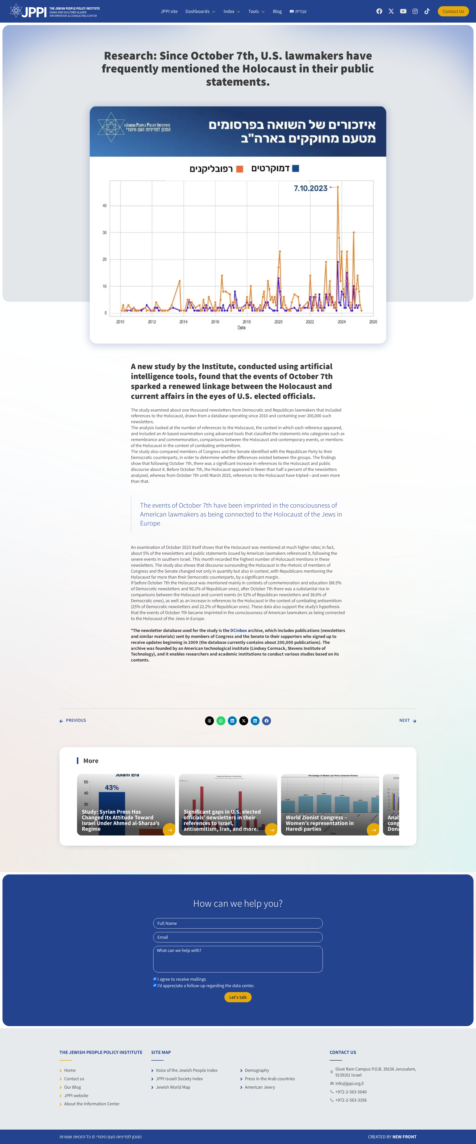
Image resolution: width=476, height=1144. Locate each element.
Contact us (74, 1078)
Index (229, 11)
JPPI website (76, 1095)
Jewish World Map (173, 1087)
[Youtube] (403, 11)
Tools (253, 11)
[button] (209, 720)
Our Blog (72, 1087)
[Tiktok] (427, 11)
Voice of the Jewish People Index (186, 1070)
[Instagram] (415, 11)
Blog (277, 11)
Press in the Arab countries (270, 1078)
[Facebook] (379, 11)
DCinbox (238, 630)
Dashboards (197, 11)
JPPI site (169, 11)
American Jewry (260, 1087)
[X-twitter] (391, 11)
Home (70, 1070)
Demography (257, 1070)
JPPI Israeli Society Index (179, 1078)
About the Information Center (91, 1104)
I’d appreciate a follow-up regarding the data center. (205, 985)
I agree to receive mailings (181, 979)
